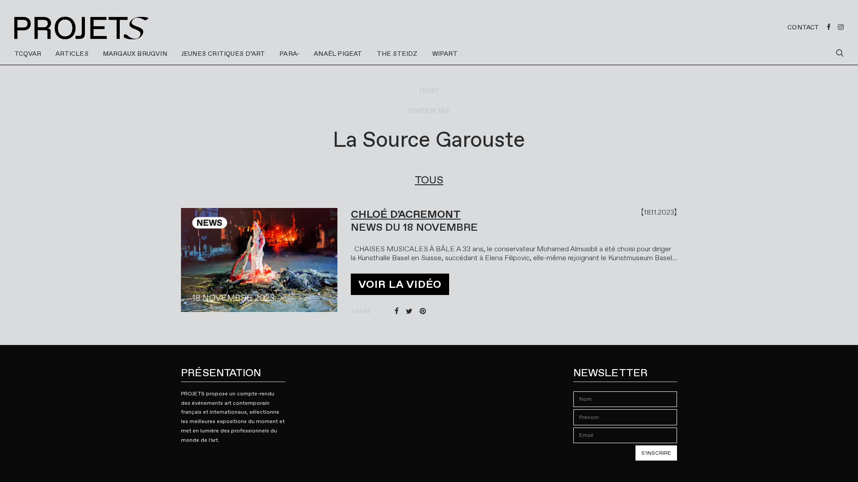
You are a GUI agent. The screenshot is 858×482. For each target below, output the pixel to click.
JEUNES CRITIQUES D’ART (223, 53)
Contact (803, 27)
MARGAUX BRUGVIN (135, 53)
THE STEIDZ (397, 53)
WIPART (445, 53)
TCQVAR (27, 53)
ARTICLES (71, 53)
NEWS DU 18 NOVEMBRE (414, 227)
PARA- (289, 53)
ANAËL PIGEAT (338, 53)
